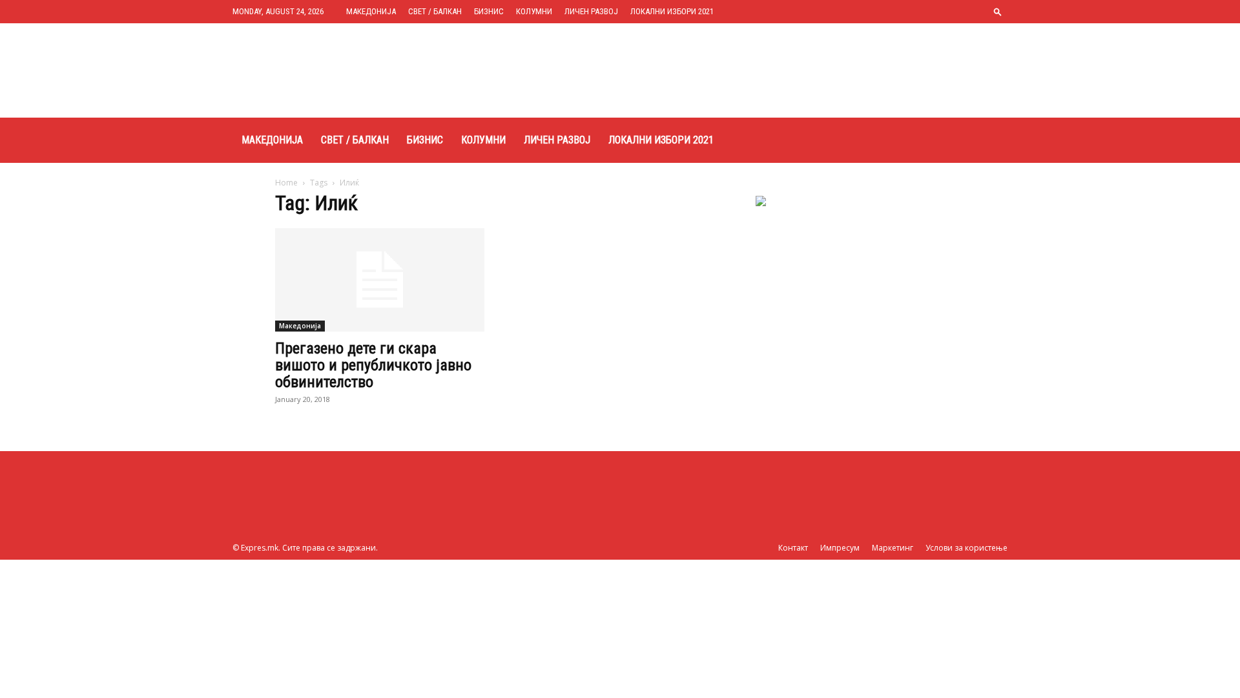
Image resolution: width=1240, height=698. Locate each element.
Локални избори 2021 (672, 11)
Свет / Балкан (435, 11)
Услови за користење (966, 547)
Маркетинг (892, 547)
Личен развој (591, 11)
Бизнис (489, 11)
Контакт (793, 547)
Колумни (534, 11)
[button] (998, 11)
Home (286, 182)
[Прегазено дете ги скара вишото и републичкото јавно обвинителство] (379, 280)
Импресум (840, 547)
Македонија (371, 11)
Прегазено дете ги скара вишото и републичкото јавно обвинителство (373, 365)
